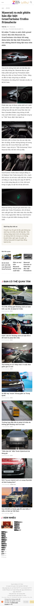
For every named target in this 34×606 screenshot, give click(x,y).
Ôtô (8, 8)
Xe (3, 8)
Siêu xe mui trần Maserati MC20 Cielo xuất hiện (17, 267)
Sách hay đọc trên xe (10, 226)
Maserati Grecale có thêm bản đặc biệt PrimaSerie (28, 267)
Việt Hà (4, 27)
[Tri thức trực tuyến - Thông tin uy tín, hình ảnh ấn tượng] (20, 2)
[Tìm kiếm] (31, 2)
